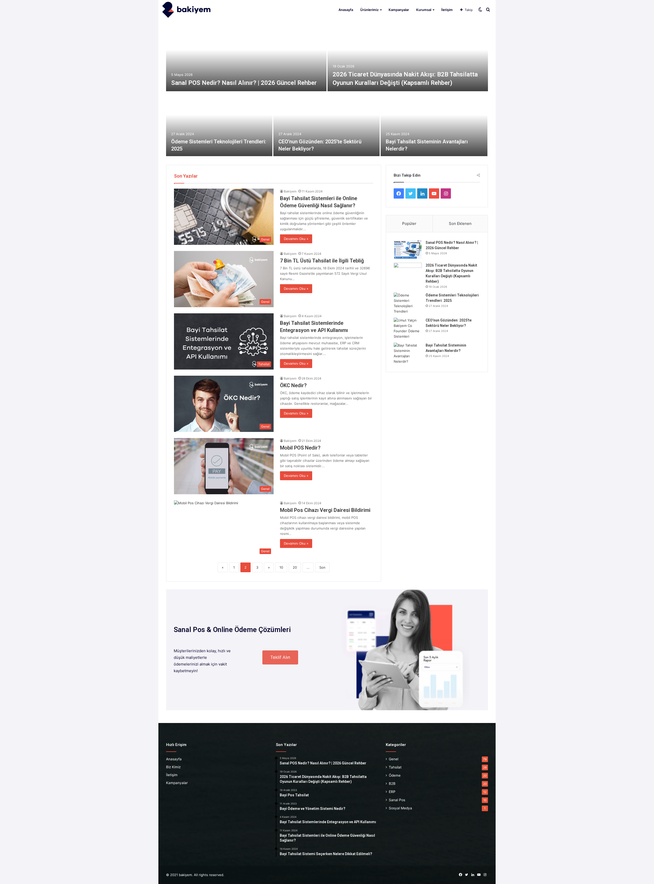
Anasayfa (345, 10)
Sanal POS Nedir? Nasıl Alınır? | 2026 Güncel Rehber (244, 82)
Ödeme (395, 775)
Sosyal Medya (400, 808)
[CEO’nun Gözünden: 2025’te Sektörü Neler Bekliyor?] (326, 124)
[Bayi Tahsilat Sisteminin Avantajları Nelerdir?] (434, 124)
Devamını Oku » (296, 239)
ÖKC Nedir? (293, 385)
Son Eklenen (460, 223)
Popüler (409, 223)
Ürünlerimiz (369, 10)
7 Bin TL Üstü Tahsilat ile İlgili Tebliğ (322, 261)
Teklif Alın (280, 657)
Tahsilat (395, 767)
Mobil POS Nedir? (300, 448)
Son (322, 567)
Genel (393, 759)
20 (295, 567)
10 (281, 567)
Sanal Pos (397, 800)
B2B (392, 784)
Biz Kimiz (173, 767)
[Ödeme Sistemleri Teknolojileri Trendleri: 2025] (219, 124)
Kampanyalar (399, 10)
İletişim (447, 10)
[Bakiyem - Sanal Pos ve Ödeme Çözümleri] (186, 10)
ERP (392, 792)
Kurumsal (423, 10)
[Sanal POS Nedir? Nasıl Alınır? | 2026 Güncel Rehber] (246, 59)
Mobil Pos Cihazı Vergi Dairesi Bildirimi (325, 510)
